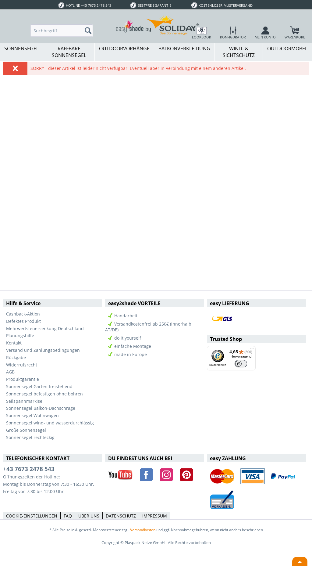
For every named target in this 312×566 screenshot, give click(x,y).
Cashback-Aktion (23, 314)
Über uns (88, 516)
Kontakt (14, 343)
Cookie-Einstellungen (31, 516)
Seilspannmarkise (24, 401)
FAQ (68, 516)
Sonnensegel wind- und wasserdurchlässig (50, 423)
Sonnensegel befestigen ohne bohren (44, 394)
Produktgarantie (22, 379)
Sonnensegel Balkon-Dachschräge (40, 408)
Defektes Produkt (23, 321)
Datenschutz (121, 516)
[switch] (241, 364)
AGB (10, 372)
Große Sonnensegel (26, 430)
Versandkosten (142, 529)
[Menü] (252, 349)
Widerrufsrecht (21, 365)
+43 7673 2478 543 (29, 469)
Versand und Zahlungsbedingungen (43, 350)
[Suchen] (90, 30)
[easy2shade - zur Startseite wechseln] (157, 24)
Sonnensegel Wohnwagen (32, 415)
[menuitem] (61, 30)
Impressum (154, 516)
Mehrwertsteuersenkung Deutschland (45, 328)
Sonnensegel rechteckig (30, 437)
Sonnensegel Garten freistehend (39, 386)
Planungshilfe (20, 335)
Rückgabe (16, 357)
